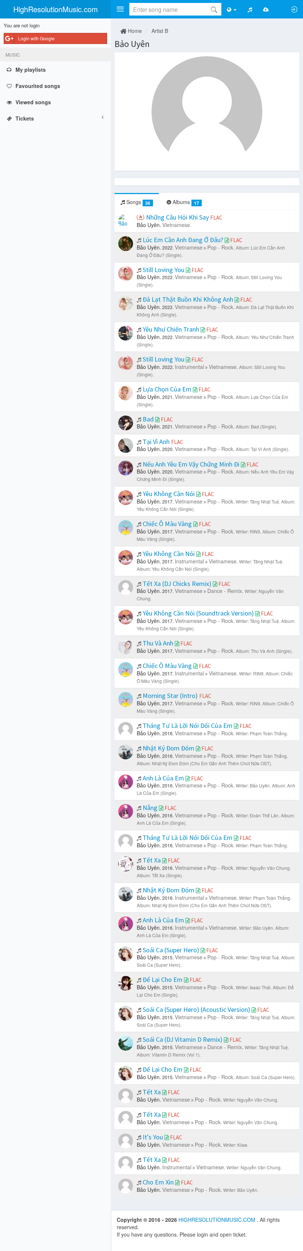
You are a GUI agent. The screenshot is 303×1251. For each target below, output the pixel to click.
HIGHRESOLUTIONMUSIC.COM (217, 1219)
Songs (137, 202)
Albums (185, 202)
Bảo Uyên (132, 44)
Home (134, 30)
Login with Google (36, 38)
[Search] (214, 9)
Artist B (160, 30)
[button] (120, 9)
